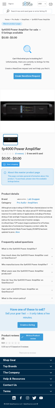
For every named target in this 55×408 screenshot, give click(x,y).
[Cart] (51, 4)
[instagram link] (27, 397)
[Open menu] (4, 4)
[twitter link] (34, 397)
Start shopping (12, 164)
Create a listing (27, 325)
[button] (27, 111)
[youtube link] (41, 397)
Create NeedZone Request (27, 76)
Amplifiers (25, 19)
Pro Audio (15, 19)
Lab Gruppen (34, 199)
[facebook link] (20, 397)
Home (7, 19)
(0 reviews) (19, 154)
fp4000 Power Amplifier (41, 19)
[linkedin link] (14, 397)
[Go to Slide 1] (10, 139)
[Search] (6, 11)
